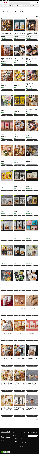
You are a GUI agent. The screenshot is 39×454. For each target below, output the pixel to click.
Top (2, 5)
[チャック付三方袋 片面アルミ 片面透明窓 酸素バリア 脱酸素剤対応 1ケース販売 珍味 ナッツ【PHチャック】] (19, 350)
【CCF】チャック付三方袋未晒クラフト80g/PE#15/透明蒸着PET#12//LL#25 (31, 309)
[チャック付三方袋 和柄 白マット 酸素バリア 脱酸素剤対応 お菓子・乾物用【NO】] (7, 225)
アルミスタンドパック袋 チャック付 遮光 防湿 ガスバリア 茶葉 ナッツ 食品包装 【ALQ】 (6, 309)
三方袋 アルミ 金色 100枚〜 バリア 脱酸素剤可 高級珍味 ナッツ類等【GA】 (6, 183)
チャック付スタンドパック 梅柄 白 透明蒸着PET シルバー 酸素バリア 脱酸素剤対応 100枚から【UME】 (6, 209)
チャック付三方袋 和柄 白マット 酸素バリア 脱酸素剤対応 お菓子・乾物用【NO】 (7, 233)
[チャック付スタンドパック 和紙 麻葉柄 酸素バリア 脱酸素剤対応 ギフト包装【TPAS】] (32, 175)
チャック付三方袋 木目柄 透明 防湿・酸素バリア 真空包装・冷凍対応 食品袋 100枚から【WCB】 (6, 384)
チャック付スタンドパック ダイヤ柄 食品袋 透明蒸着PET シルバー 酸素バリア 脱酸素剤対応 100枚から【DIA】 (19, 209)
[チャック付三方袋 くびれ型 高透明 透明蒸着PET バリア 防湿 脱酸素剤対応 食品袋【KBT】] (19, 300)
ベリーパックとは (22, 432)
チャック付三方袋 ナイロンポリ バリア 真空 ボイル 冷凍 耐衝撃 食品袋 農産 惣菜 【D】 (6, 284)
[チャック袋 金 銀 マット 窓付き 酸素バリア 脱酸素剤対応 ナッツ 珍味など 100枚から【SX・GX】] (32, 200)
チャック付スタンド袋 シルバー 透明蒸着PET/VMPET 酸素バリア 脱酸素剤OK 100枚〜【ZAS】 (19, 184)
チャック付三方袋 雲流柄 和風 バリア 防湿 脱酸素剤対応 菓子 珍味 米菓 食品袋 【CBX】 (6, 58)
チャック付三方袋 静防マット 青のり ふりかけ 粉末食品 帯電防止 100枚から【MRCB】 (31, 259)
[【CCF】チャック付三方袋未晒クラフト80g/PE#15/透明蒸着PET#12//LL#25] (32, 300)
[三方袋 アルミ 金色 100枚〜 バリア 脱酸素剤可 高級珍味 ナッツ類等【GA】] (7, 175)
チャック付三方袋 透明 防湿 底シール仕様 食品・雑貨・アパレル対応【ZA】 (6, 83)
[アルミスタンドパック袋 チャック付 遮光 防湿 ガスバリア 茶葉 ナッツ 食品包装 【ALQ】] (7, 300)
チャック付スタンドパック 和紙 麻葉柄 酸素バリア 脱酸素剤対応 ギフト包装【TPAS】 (31, 184)
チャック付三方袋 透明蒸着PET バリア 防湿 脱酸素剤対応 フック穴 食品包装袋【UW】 (31, 334)
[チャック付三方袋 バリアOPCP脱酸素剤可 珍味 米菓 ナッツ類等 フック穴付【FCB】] (32, 75)
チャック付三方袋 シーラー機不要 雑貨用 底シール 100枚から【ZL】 (6, 359)
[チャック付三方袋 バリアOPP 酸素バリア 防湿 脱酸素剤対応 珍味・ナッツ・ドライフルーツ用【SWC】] (32, 400)
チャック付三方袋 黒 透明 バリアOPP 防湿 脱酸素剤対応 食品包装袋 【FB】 (31, 133)
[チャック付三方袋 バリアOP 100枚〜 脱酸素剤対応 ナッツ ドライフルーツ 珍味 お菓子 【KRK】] (32, 50)
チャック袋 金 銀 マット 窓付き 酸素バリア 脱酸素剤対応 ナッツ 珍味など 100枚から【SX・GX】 (32, 209)
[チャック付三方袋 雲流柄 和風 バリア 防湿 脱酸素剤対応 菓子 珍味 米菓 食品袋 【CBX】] (7, 50)
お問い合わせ (35, 5)
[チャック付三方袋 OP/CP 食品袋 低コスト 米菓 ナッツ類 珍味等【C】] (19, 150)
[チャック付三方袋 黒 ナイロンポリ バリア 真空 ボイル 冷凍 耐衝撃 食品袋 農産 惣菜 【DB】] (19, 275)
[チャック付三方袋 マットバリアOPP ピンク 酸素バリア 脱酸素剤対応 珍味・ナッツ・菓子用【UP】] (7, 125)
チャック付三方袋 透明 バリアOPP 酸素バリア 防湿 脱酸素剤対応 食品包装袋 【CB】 (6, 33)
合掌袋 (13, 432)
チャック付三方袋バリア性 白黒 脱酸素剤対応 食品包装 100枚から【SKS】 (19, 58)
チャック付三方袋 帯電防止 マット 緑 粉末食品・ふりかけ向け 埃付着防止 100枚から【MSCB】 (19, 259)
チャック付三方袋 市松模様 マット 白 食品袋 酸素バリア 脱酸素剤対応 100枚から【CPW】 (32, 284)
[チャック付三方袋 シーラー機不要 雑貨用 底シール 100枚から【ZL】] (7, 350)
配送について (21, 435)
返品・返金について (22, 437)
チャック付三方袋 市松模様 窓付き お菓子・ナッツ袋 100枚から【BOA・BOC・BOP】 (31, 234)
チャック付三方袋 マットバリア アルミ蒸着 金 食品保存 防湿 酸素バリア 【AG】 (19, 83)
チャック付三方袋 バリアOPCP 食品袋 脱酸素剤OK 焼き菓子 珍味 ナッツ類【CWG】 (19, 384)
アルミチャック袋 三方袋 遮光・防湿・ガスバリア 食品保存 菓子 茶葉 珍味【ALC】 (7, 334)
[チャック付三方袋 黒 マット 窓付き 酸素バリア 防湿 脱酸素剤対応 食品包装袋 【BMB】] (32, 25)
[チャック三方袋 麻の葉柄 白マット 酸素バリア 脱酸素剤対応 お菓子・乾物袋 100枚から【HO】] (19, 225)
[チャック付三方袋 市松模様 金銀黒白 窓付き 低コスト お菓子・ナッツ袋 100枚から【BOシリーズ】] (7, 250)
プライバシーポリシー (23, 442)
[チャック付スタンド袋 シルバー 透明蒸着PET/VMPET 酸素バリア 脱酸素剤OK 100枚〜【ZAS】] (19, 175)
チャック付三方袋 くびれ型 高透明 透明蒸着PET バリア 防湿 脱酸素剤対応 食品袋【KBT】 (19, 309)
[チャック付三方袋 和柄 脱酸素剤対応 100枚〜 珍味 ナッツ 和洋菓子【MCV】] (7, 400)
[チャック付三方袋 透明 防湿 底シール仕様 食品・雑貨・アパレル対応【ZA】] (7, 75)
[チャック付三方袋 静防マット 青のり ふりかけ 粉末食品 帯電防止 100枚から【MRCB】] (32, 250)
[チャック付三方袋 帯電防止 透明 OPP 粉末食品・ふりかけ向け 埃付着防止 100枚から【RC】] (7, 150)
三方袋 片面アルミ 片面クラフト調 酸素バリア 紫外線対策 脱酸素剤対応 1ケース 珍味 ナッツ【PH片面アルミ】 (32, 158)
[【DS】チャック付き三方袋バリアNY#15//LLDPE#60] (7, 100)
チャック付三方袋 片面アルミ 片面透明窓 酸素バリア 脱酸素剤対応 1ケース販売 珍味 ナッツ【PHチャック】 (19, 359)
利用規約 (21, 438)
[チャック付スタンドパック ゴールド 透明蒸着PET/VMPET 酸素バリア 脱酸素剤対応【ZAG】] (19, 100)
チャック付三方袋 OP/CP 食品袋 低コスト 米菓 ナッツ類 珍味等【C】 (19, 158)
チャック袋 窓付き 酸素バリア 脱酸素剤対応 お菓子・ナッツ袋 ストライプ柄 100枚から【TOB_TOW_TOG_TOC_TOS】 (32, 108)
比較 (34, 16)
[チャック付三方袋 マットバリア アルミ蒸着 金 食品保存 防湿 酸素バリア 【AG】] (19, 75)
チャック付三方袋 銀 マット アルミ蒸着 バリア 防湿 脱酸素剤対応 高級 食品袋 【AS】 (31, 359)
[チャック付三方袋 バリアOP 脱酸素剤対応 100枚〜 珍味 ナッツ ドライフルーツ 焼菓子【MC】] (19, 25)
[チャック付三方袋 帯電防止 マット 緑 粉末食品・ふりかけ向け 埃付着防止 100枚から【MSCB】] (19, 250)
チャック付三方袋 (15, 438)
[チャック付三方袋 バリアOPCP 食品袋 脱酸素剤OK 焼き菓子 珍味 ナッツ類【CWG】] (19, 375)
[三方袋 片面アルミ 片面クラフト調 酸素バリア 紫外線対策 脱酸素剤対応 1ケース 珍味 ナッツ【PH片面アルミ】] (32, 150)
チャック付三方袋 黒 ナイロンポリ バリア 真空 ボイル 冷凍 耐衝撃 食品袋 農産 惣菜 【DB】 (19, 284)
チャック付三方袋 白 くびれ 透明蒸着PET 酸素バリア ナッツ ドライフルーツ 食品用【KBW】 (19, 334)
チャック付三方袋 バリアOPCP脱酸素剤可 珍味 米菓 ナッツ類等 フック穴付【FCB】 (31, 83)
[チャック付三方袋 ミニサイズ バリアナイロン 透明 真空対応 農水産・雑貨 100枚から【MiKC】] (32, 375)
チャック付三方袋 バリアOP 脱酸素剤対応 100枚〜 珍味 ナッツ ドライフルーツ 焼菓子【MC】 (19, 33)
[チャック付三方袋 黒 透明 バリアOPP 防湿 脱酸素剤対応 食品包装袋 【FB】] (32, 125)
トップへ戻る (19, 426)
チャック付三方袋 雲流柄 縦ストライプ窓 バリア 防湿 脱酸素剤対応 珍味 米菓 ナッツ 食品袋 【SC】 (19, 133)
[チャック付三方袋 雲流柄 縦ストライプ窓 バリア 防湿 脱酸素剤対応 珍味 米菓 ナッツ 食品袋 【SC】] (19, 125)
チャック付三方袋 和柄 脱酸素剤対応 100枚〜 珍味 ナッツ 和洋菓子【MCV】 (6, 409)
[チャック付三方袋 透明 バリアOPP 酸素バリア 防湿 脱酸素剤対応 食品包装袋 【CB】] (7, 25)
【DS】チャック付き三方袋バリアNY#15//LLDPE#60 (6, 108)
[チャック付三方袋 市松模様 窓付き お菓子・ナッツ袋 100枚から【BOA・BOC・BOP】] (32, 225)
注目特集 (6, 5)
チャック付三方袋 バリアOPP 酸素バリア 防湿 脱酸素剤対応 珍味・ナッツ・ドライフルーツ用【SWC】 (32, 409)
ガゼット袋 (14, 435)
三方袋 (13, 437)
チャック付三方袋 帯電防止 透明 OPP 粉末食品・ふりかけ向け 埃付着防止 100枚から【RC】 (6, 158)
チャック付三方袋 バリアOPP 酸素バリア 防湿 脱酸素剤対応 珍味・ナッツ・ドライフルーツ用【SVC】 (19, 409)
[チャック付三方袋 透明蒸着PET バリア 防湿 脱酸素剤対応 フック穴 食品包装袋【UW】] (32, 325)
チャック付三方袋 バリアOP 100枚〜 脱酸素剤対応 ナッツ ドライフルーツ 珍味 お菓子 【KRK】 (31, 58)
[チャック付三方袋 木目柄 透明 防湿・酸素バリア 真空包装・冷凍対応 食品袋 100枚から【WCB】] (7, 375)
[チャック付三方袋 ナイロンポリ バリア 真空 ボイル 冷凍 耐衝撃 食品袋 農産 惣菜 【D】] (7, 275)
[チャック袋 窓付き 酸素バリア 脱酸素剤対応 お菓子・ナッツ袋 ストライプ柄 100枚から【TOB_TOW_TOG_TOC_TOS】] (32, 100)
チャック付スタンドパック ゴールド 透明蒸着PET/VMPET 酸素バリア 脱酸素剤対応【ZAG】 (19, 108)
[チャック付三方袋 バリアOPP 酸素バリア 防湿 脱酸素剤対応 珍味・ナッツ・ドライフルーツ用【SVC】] (19, 400)
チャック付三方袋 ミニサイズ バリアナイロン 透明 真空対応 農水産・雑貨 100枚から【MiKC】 (32, 384)
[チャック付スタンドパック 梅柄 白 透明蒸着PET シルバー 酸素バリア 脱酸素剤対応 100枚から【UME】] (7, 200)
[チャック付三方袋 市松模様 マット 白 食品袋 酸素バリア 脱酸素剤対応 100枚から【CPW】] (32, 275)
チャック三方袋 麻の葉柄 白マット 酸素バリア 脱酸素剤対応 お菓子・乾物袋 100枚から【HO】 (19, 234)
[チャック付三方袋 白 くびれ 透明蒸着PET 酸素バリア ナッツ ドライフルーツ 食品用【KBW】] (19, 325)
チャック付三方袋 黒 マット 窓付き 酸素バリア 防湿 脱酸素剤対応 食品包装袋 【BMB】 (31, 33)
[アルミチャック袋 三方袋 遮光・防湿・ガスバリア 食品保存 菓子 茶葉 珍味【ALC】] (7, 325)
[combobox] (19, 3)
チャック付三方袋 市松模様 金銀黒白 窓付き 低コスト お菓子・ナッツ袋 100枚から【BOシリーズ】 (6, 259)
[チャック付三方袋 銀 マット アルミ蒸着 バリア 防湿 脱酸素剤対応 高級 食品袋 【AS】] (32, 350)
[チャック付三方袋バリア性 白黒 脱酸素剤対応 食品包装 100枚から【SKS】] (19, 50)
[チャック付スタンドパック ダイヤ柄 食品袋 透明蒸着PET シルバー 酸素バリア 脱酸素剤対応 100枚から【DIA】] (19, 200)
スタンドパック (15, 440)
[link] (9, 419)
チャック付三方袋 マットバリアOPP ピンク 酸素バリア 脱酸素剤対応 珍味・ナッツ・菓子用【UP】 (7, 133)
